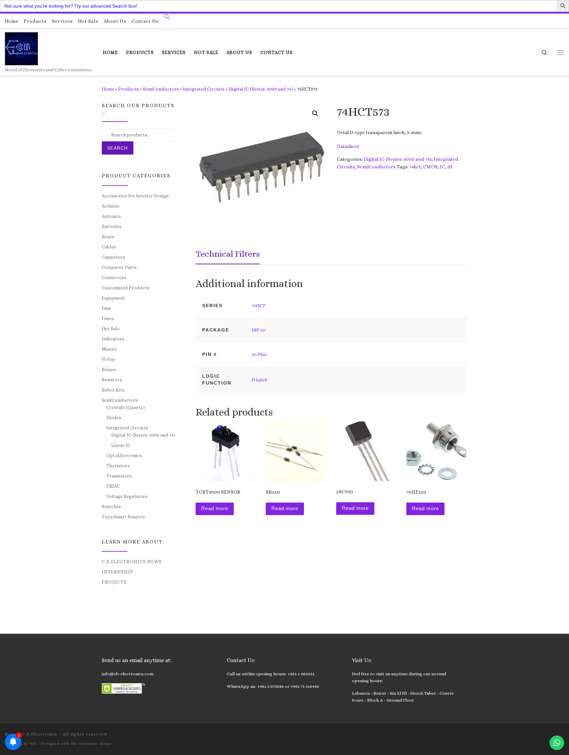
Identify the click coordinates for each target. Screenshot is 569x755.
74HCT (258, 305)
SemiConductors (161, 89)
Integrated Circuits (204, 89)
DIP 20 (258, 330)
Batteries (112, 226)
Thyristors (118, 465)
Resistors (112, 379)
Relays (109, 369)
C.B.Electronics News (132, 561)
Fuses (108, 318)
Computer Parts (119, 267)
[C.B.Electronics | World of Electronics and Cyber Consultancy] (21, 47)
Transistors (119, 476)
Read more (214, 508)
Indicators (113, 338)
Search (117, 148)
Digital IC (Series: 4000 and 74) (261, 89)
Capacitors (113, 257)
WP (33, 743)
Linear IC (120, 445)
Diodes (113, 417)
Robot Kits (113, 389)
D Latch (259, 379)
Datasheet (348, 146)
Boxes (108, 236)
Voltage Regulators (127, 496)
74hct (415, 167)
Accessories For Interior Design (135, 195)
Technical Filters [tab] (228, 254)
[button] (167, 18)
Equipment (113, 298)
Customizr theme (95, 743)
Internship (117, 571)
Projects (114, 582)
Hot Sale (111, 328)
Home (108, 89)
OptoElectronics (124, 455)
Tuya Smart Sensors (123, 516)
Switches (111, 506)
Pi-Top (108, 359)
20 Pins (258, 354)
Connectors (114, 277)
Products (128, 89)
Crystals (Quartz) (125, 407)
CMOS (430, 167)
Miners (109, 349)
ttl (449, 167)
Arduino (111, 206)
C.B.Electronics (39, 734)
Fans (106, 308)
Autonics (111, 216)
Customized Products (125, 287)
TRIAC (113, 486)
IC (442, 167)
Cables (109, 246)
